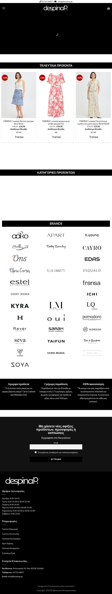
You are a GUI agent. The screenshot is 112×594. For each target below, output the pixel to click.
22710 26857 (47, 1)
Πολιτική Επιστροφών (11, 538)
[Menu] (3, 8)
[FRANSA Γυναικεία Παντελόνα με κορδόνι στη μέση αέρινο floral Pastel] (93, 95)
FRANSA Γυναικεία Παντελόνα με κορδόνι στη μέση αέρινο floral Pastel (93, 122)
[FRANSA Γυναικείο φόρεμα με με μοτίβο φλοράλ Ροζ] (56, 95)
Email (56, 443)
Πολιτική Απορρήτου (11, 548)
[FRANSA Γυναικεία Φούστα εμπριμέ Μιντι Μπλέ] (18, 95)
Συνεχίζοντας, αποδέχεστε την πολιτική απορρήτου (58, 452)
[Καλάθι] (108, 8)
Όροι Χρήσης (7, 543)
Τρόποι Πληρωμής (10, 529)
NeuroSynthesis (68, 586)
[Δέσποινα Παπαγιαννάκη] (56, 8)
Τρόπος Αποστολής (10, 534)
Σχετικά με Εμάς (8, 553)
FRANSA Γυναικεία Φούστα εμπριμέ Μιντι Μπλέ (19, 122)
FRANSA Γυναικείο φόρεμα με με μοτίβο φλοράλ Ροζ (56, 122)
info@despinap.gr (65, 1)
